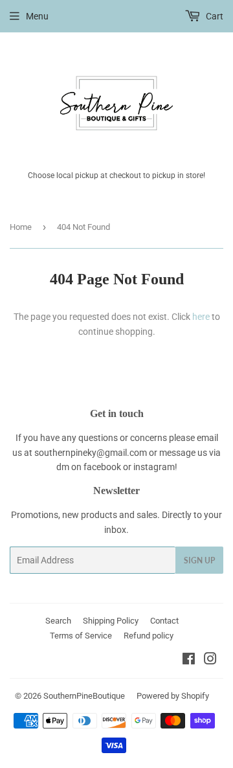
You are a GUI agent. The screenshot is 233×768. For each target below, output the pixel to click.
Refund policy (148, 635)
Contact (164, 621)
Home (21, 227)
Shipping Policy (111, 621)
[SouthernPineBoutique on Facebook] (188, 660)
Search (58, 621)
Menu (37, 16)
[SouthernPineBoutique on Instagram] (210, 660)
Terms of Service (81, 635)
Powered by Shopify (173, 696)
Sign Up (199, 560)
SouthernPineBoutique (84, 696)
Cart (213, 16)
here (201, 316)
